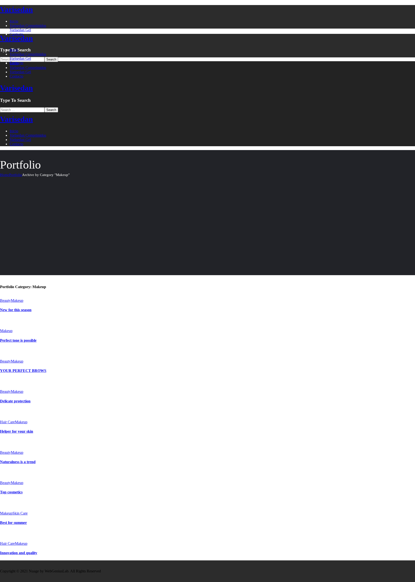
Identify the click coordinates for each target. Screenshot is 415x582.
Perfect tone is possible (18, 340)
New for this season (15, 310)
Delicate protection (15, 401)
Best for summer (13, 523)
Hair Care (7, 422)
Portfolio (15, 175)
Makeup (17, 300)
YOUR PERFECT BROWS (23, 371)
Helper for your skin (16, 431)
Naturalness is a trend (18, 462)
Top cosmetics (11, 492)
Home (4, 175)
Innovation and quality (18, 553)
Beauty (5, 300)
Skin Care (20, 513)
